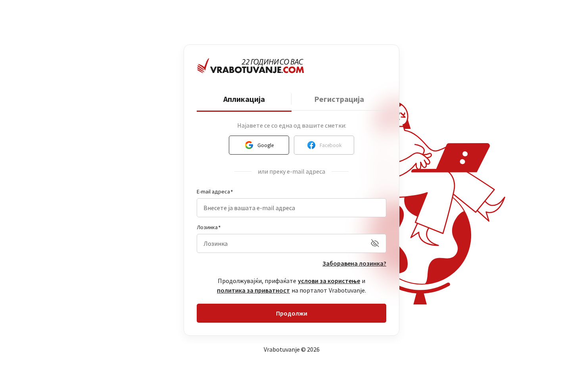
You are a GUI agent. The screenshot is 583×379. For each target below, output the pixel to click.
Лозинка (207, 227)
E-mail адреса (213, 191)
